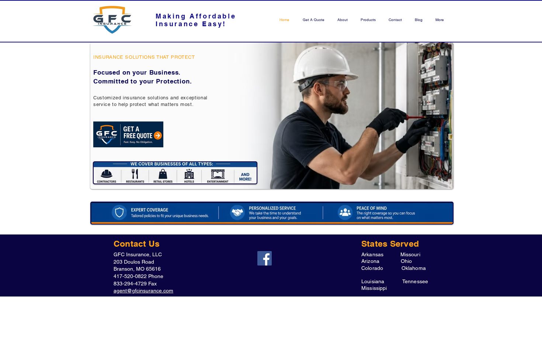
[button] (367, 20)
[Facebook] (264, 258)
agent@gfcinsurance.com (143, 291)
